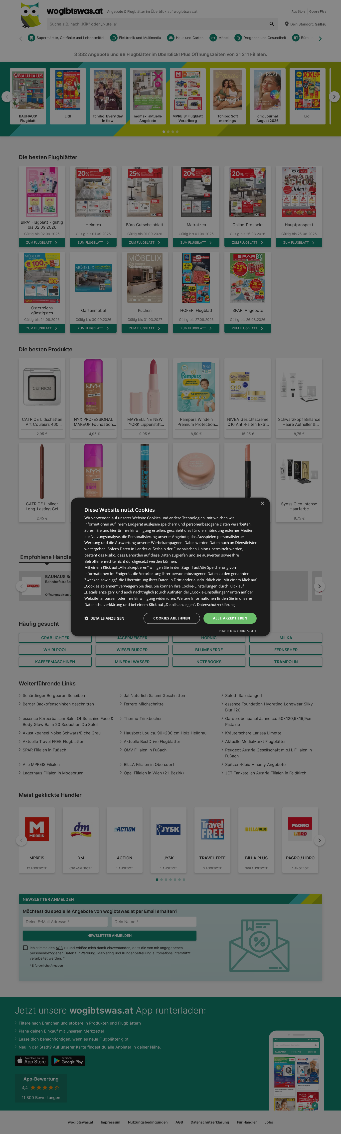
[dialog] (170, 567)
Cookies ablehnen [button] (171, 618)
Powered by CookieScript (237, 631)
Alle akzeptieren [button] (230, 618)
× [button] (262, 503)
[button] (104, 618)
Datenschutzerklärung (216, 604)
